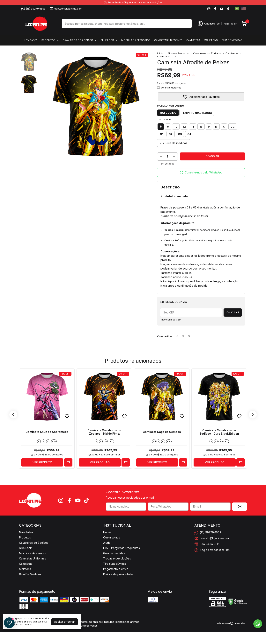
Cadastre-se (212, 23)
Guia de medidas (114, 553)
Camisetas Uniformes (168, 40)
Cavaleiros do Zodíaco (78, 40)
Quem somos (111, 537)
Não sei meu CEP (171, 319)
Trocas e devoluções (117, 558)
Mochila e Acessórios (135, 40)
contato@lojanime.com (68, 8)
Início (160, 53)
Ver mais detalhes (170, 87)
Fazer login (230, 23)
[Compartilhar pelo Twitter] (183, 336)
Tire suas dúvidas (114, 563)
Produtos (48, 40)
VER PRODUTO (42, 462)
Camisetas (193, 40)
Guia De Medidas (232, 40)
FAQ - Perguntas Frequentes (121, 548)
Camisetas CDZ (166, 56)
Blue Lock (107, 40)
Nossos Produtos (178, 53)
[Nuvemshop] (232, 624)
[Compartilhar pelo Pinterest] (189, 336)
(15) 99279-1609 (36, 8)
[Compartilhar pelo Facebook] (177, 336)
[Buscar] (186, 23)
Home (107, 532)
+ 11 (54, 441)
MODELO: (170, 105)
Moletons (211, 40)
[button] (201, 172)
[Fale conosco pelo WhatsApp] (257, 623)
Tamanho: (164, 119)
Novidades (31, 40)
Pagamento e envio (115, 569)
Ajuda (106, 542)
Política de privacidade (118, 574)
